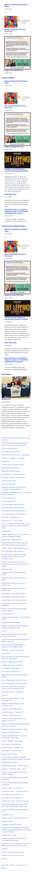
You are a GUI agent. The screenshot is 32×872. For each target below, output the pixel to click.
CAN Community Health (8, 481)
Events (10, 548)
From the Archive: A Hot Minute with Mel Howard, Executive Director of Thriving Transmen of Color (13, 556)
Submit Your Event (23, 765)
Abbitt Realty (25, 455)
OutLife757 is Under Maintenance (11, 709)
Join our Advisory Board (16, 650)
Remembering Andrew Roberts (10, 732)
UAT (11, 815)
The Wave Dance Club (8, 801)
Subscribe (4, 769)
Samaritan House (16, 744)
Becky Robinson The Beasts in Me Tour (13, 474)
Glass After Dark (6, 569)
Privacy (25, 729)
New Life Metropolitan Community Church (13, 680)
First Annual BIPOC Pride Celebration (12, 551)
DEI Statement (5, 531)
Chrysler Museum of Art (8, 498)
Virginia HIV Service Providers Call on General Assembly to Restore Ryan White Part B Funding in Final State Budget (15, 830)
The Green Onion (6, 788)
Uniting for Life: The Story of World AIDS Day (14, 818)
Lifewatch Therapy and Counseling (11, 662)
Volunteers (4, 849)
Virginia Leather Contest (8, 835)
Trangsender (5, 815)
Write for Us (5, 858)
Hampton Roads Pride (8, 614)
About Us (13, 458)
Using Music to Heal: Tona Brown (11, 824)
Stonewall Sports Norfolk (8, 762)
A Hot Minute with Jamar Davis (10, 455)
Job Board (4, 650)
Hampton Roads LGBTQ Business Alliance (14, 600)
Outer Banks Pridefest (8, 692)
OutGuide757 (20, 692)
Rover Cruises (19, 741)
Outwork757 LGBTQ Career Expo (11, 715)
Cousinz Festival (18, 520)
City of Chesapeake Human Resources (12, 504)
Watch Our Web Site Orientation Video (12, 852)
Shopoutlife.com (18, 747)
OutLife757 (4, 695)
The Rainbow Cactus (7, 791)
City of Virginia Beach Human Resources (13, 511)
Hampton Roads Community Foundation (13, 593)
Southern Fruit (16, 750)
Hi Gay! (3, 631)
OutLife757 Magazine (7, 712)
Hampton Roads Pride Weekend (11, 622)
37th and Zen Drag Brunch (9, 448)
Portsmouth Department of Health (11, 729)
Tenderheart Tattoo (14, 769)
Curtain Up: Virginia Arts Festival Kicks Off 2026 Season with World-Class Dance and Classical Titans (15, 526)
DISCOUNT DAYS (16, 539)
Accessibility (21, 458)
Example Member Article (20, 548)
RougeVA (4, 741)
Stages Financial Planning (9, 754)
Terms (23, 769)
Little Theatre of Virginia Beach (10, 668)
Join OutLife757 (6, 653)
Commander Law (14, 517)
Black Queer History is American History (13, 477)
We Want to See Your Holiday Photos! (12, 855)
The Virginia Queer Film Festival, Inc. (12, 794)
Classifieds (4, 517)
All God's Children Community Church (12, 464)
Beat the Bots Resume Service (10, 468)
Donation (4, 548)
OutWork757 (19, 712)
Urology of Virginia (7, 821)
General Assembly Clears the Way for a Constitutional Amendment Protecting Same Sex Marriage (15, 564)
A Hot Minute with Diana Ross (10, 451)
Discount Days (5, 539)
